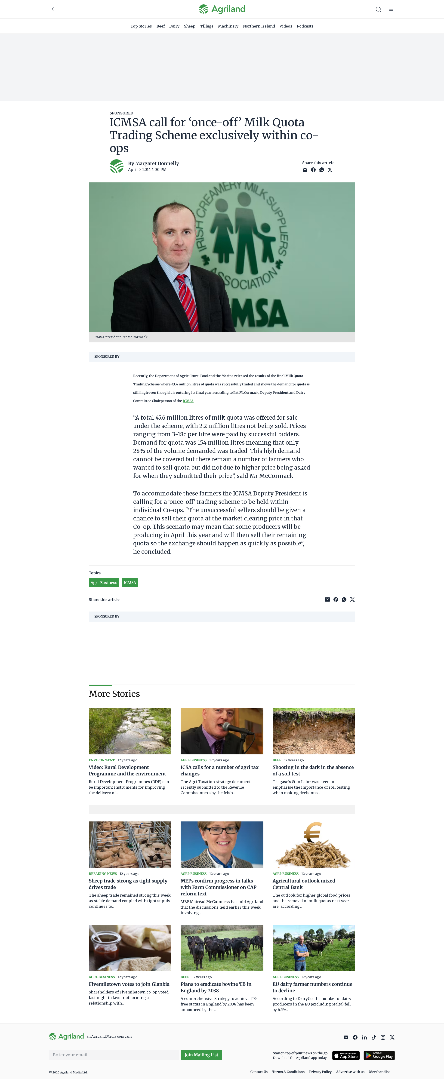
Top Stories (141, 26)
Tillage (206, 26)
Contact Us (259, 1072)
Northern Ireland (259, 26)
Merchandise (379, 1072)
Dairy (174, 26)
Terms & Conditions (288, 1072)
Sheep (189, 26)
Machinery (228, 26)
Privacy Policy (320, 1072)
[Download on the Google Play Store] (379, 1055)
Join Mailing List (201, 1054)
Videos (286, 26)
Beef (161, 26)
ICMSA (188, 401)
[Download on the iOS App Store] (346, 1055)
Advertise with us (350, 1072)
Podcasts (305, 26)
